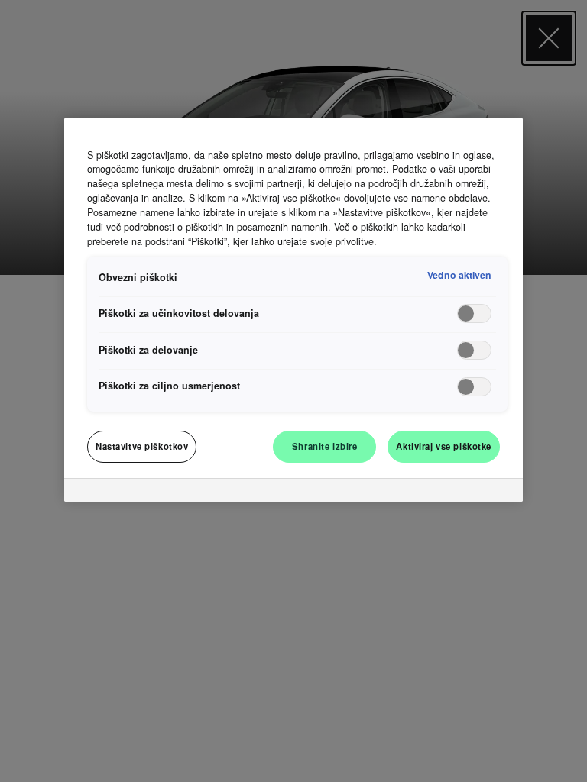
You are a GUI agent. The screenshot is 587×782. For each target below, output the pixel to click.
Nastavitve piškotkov (142, 446)
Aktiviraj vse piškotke (443, 446)
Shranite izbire (325, 446)
